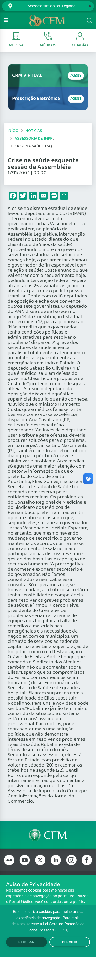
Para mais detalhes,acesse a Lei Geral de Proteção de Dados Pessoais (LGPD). (48, 924)
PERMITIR (69, 942)
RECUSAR (26, 942)
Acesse (75, 75)
